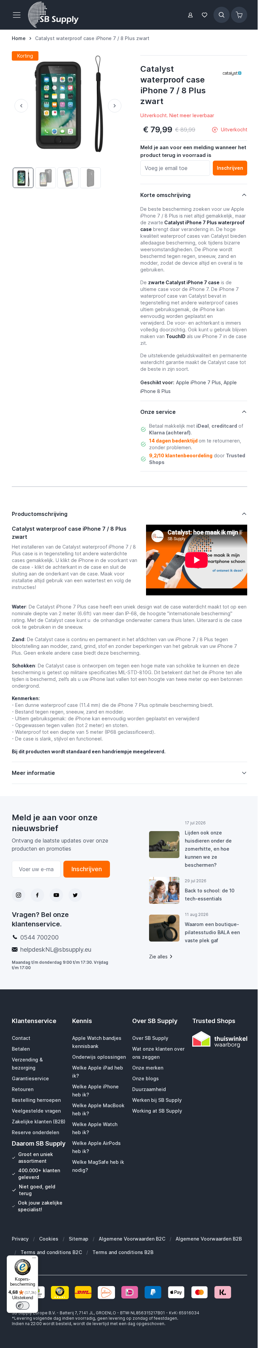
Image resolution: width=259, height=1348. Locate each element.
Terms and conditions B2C (51, 1270)
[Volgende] (116, 105)
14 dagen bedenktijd (173, 440)
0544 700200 (39, 937)
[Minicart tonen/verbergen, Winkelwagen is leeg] (239, 15)
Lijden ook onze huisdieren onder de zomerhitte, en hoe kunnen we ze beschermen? (205, 849)
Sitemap (78, 1256)
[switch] (22, 1306)
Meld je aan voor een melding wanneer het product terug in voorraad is (193, 151)
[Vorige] (20, 105)
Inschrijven (84, 869)
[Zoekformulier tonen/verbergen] (221, 15)
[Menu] (34, 1259)
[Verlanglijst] (204, 15)
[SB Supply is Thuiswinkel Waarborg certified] (215, 1039)
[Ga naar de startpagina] (53, 14)
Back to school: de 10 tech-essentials (206, 894)
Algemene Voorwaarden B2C (132, 1256)
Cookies (48, 1256)
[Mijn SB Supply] (190, 15)
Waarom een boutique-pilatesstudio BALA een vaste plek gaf (209, 932)
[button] (232, 73)
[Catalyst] (232, 73)
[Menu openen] (18, 15)
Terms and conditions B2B (122, 1270)
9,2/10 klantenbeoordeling (180, 455)
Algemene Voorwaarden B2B (209, 1256)
